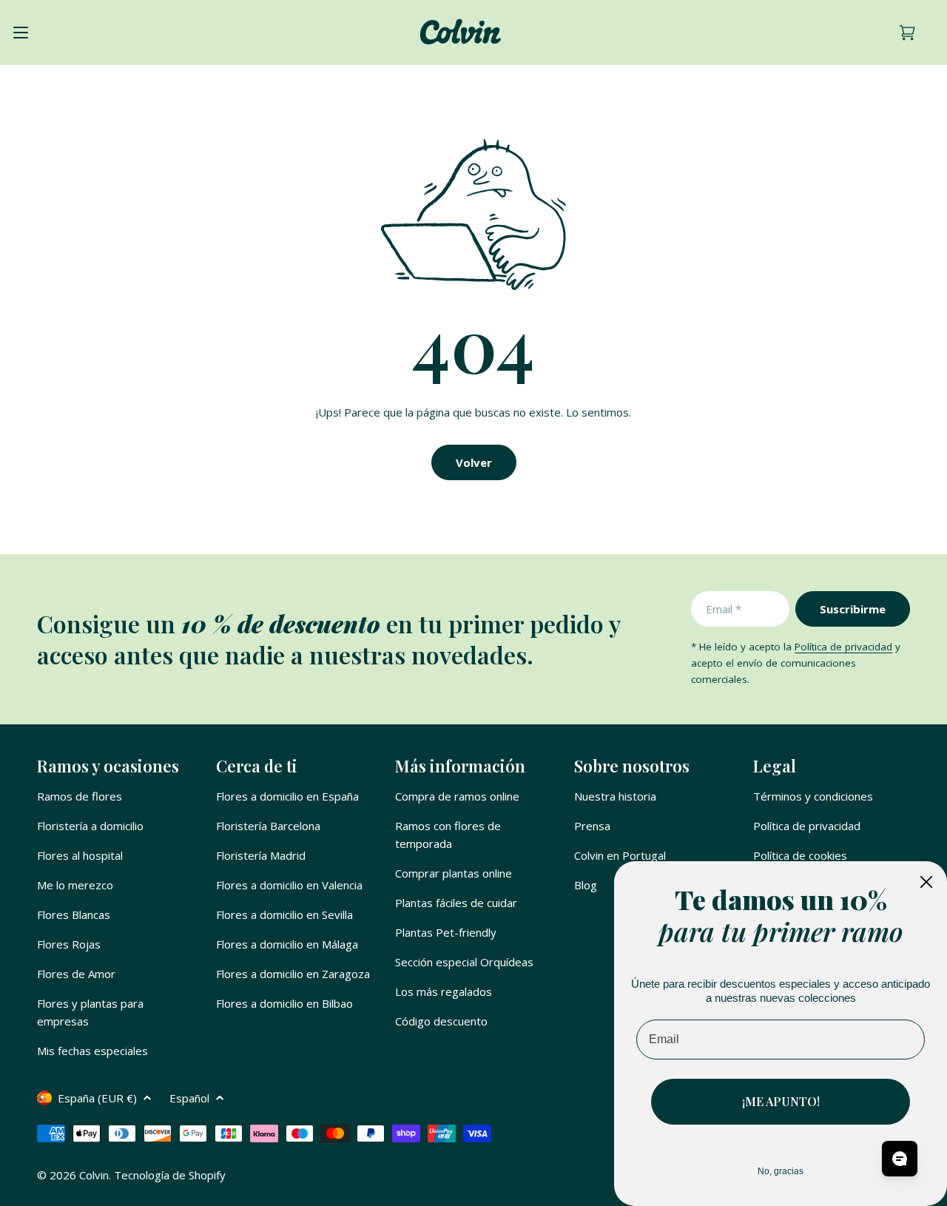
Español (189, 1098)
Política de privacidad (843, 646)
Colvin (94, 1175)
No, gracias (780, 1171)
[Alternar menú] (21, 32)
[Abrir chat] (899, 1158)
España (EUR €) (97, 1098)
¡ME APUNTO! (781, 1101)
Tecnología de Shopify (170, 1175)
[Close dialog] (926, 882)
